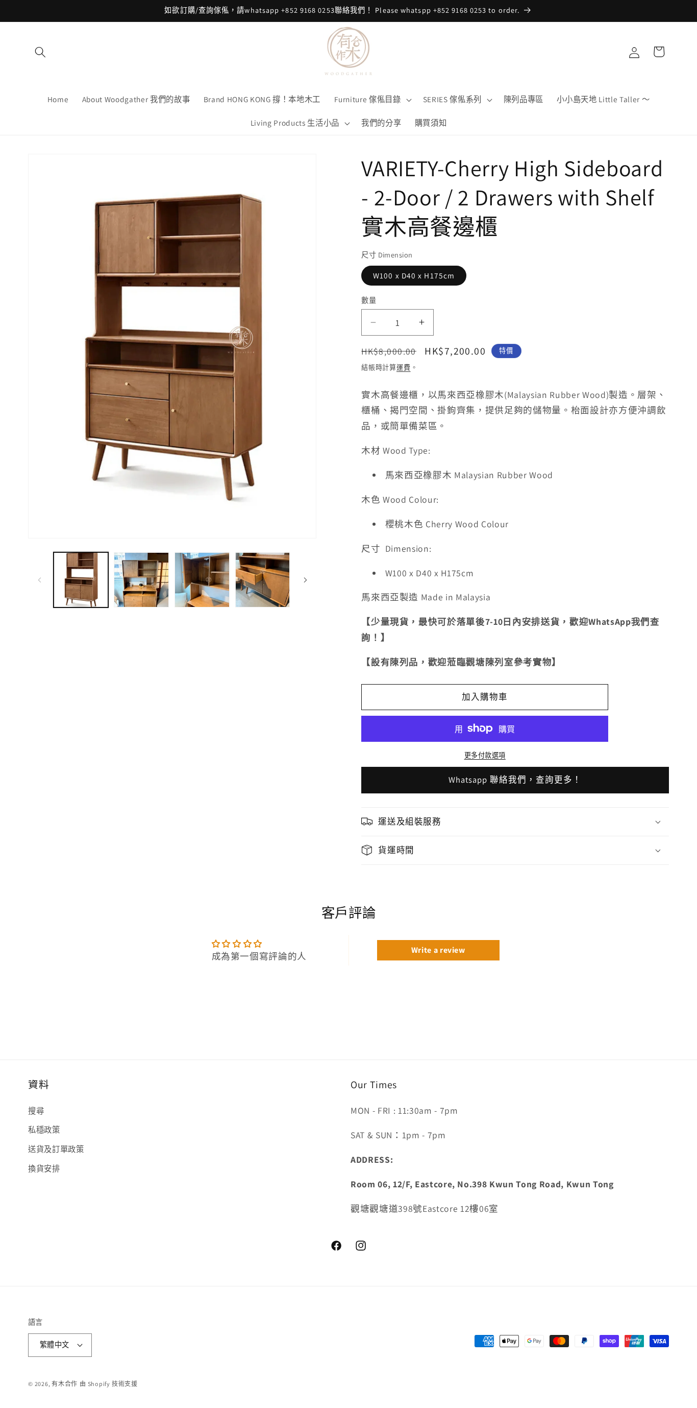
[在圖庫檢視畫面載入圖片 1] (81, 579)
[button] (40, 51)
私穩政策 (44, 1129)
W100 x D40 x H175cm (414, 275)
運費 (403, 367)
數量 (368, 300)
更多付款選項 (485, 755)
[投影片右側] (305, 580)
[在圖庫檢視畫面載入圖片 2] (141, 579)
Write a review (438, 950)
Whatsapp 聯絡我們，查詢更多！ (515, 779)
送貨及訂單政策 (56, 1149)
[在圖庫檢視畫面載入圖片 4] (262, 579)
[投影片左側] (39, 580)
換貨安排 (44, 1168)
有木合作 (65, 1384)
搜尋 (36, 1111)
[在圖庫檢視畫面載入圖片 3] (202, 579)
